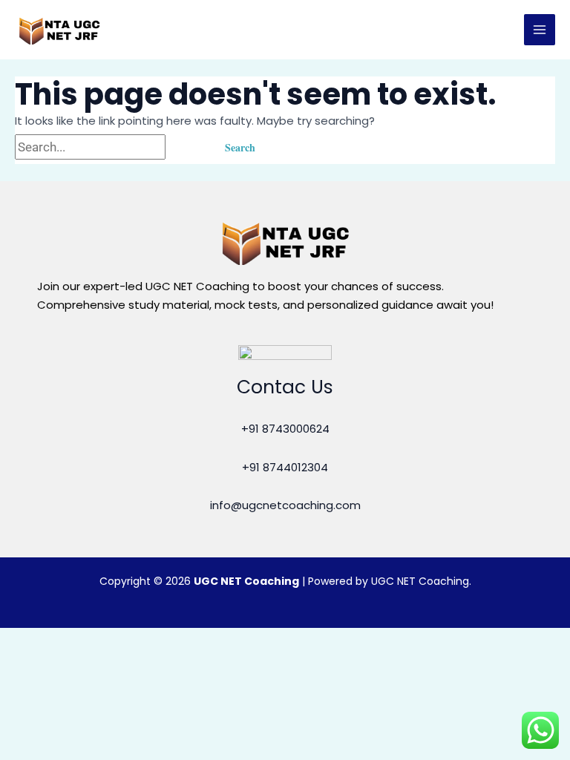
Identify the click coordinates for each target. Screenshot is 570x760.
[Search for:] (111, 147)
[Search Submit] (186, 147)
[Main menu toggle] (540, 30)
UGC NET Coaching (246, 581)
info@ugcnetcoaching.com (285, 505)
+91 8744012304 (285, 467)
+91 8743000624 (285, 428)
